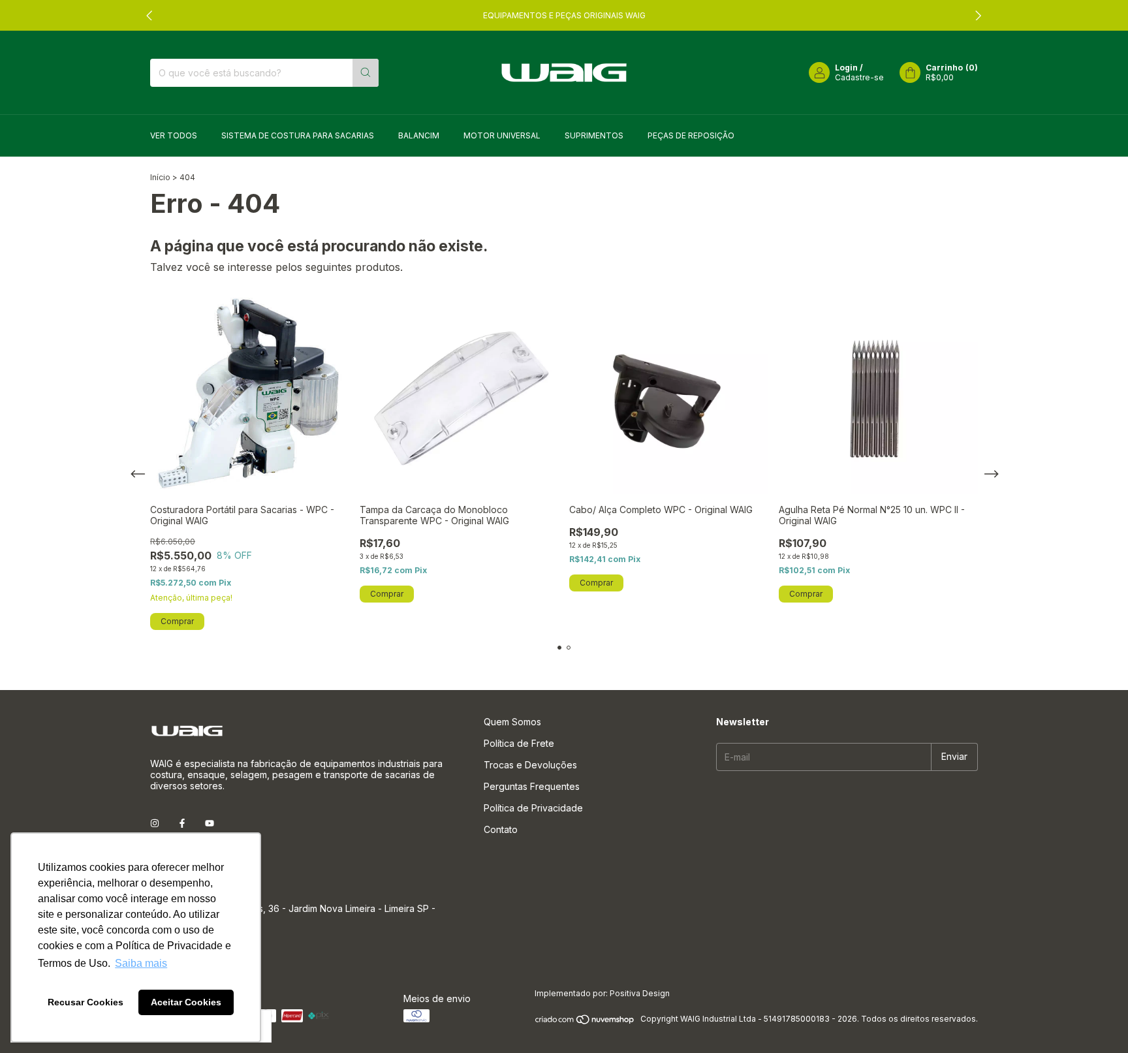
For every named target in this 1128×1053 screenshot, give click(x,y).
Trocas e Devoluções (530, 764)
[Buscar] (365, 73)
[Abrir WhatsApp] (1095, 1020)
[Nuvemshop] (585, 1022)
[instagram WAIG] (154, 822)
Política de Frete (519, 743)
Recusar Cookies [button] (85, 1002)
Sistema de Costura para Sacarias (297, 135)
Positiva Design (640, 993)
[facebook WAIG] (182, 822)
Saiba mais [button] (141, 963)
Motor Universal (501, 135)
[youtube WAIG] (209, 822)
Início (160, 177)
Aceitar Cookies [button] (186, 1002)
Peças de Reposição (691, 135)
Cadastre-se (859, 77)
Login (846, 67)
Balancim (418, 135)
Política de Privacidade (533, 807)
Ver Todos (173, 135)
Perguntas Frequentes (532, 786)
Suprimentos (594, 135)
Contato (501, 829)
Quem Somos (512, 721)
